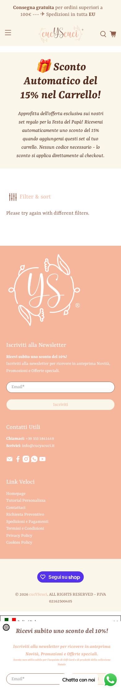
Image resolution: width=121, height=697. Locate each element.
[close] (6, 627)
